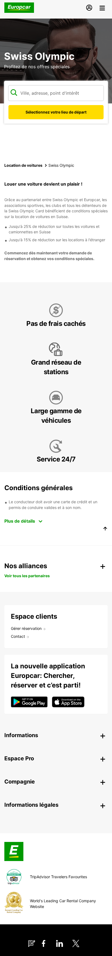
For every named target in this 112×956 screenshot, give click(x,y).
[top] (105, 529)
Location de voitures (23, 165)
